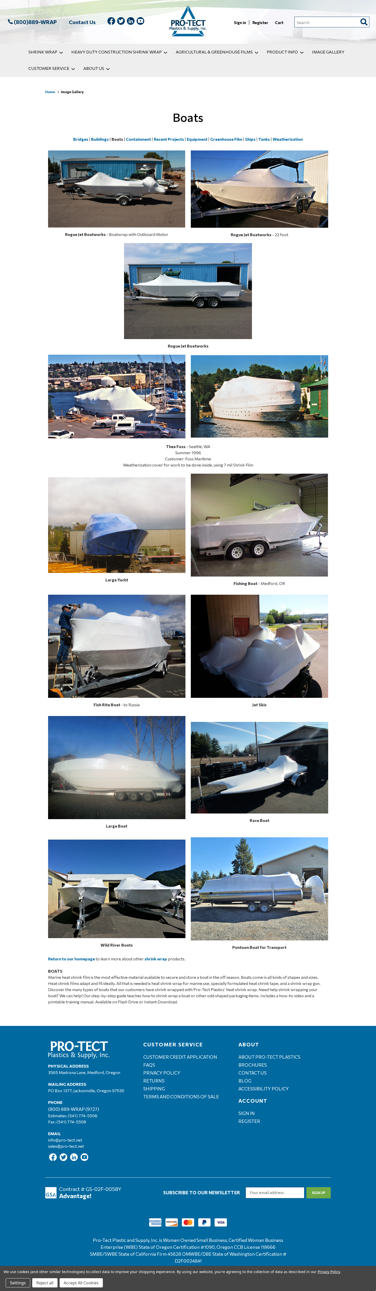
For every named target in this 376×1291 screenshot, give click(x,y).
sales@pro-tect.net (66, 1146)
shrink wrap (156, 958)
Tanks (264, 139)
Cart (279, 22)
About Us (93, 68)
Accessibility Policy (263, 1088)
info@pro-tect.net (65, 1139)
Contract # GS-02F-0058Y (90, 1189)
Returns (153, 1080)
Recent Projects (169, 139)
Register (260, 22)
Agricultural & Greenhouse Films (214, 51)
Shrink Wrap (42, 51)
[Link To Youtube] (140, 22)
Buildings (100, 139)
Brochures (252, 1065)
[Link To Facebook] (111, 22)
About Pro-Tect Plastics (269, 1057)
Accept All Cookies (81, 1283)
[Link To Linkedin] (131, 22)
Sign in (240, 22)
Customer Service (48, 68)
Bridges (80, 139)
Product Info (282, 51)
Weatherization (288, 139)
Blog (244, 1080)
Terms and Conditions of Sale (181, 1096)
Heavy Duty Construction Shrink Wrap (116, 51)
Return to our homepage (71, 958)
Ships (250, 139)
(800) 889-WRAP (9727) (73, 1109)
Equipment (197, 139)
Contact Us (82, 22)
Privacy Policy (161, 1073)
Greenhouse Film (226, 139)
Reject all (44, 1283)
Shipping (154, 1088)
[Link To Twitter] (121, 22)
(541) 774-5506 (82, 1115)
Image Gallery (328, 51)
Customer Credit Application (180, 1057)
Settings (18, 1283)
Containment (138, 139)
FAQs (149, 1065)
